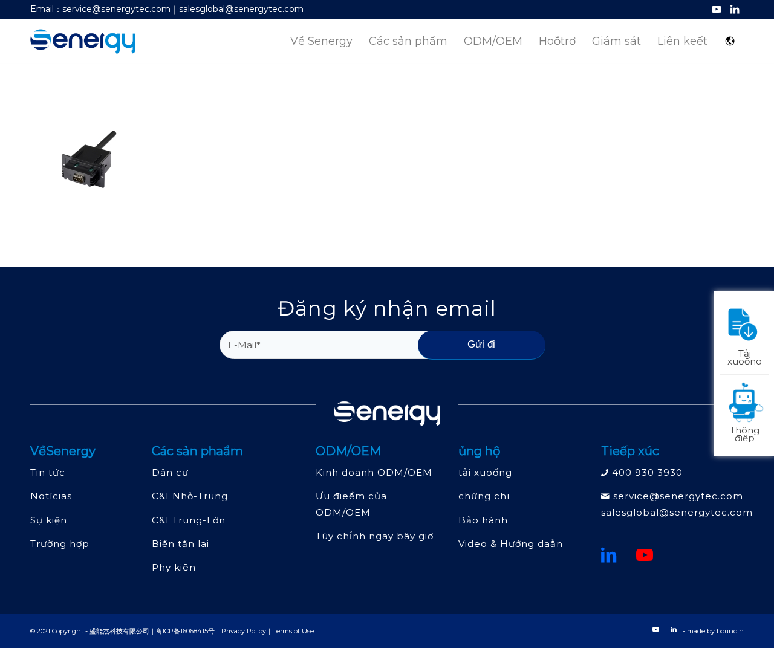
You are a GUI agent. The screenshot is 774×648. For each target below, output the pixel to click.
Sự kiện (48, 520)
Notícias (51, 496)
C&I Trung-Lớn (189, 520)
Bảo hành (483, 520)
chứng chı (484, 496)
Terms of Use (293, 631)
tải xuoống (485, 472)
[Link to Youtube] (716, 9)
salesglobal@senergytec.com (677, 512)
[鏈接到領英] (609, 555)
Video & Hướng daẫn (510, 543)
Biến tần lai (180, 543)
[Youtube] (645, 555)
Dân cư (170, 472)
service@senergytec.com (678, 496)
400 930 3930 (647, 472)
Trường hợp (59, 543)
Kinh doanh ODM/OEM (374, 472)
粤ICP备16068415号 (185, 631)
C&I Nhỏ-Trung (190, 496)
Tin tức (47, 472)
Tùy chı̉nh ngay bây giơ (375, 536)
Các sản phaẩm (197, 451)
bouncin (730, 631)
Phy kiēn (174, 567)
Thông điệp (744, 433)
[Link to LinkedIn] (735, 9)
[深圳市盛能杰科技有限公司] (82, 41)
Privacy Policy (243, 631)
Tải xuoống (744, 356)
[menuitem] (321, 41)
